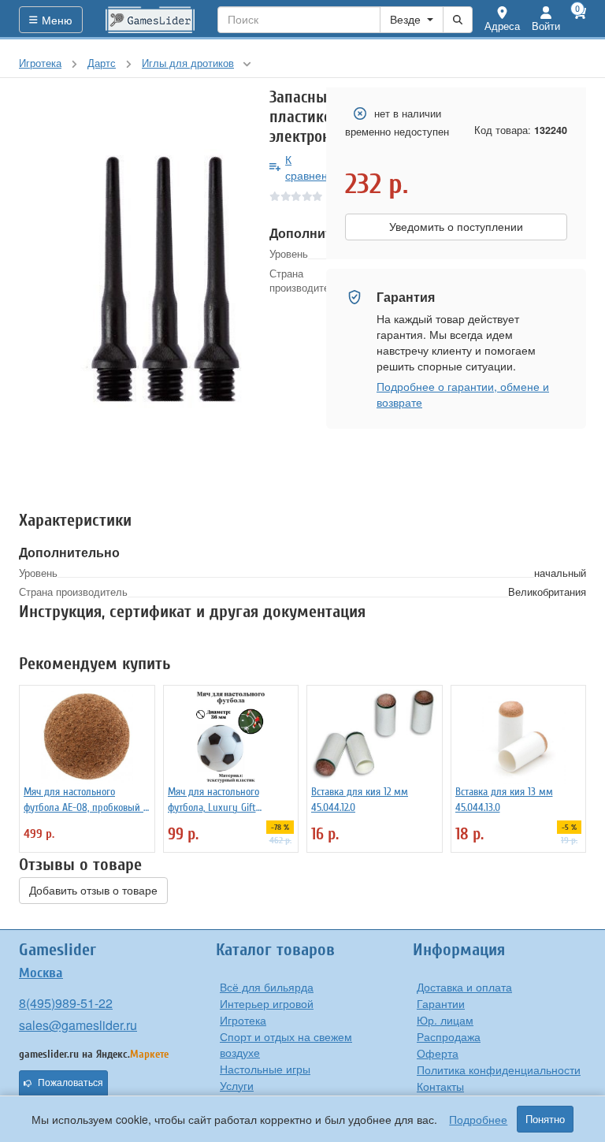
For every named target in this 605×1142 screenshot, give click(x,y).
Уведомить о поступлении (456, 227)
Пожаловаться (70, 1082)
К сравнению (314, 167)
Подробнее (478, 1119)
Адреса (502, 25)
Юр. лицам (445, 1020)
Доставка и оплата (464, 987)
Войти (546, 25)
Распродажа (449, 1036)
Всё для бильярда (267, 987)
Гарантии (441, 1003)
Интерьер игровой (267, 1003)
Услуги (237, 1085)
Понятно (545, 1119)
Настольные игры (265, 1069)
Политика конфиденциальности (499, 1069)
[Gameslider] (150, 19)
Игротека (243, 1020)
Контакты (440, 1086)
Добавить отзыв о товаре (93, 890)
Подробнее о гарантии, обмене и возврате (463, 394)
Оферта (437, 1053)
